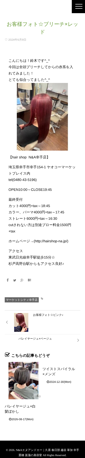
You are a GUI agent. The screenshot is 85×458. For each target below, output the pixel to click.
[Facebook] (7, 280)
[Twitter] (15, 280)
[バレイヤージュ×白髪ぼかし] (23, 380)
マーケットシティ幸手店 (22, 299)
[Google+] (22, 280)
